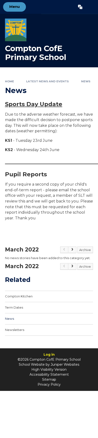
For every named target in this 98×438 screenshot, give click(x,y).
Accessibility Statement (49, 374)
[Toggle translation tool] (80, 7)
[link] (64, 249)
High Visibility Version (49, 369)
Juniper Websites (65, 364)
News (85, 81)
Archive (85, 250)
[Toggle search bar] (90, 7)
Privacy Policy (49, 384)
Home (9, 81)
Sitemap (49, 379)
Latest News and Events (47, 81)
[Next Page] (72, 249)
